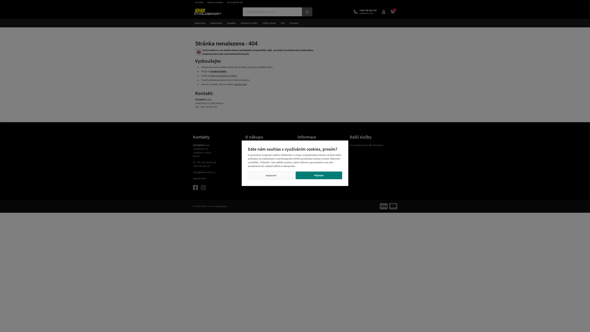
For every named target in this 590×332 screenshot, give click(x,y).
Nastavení (271, 175)
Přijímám (319, 175)
